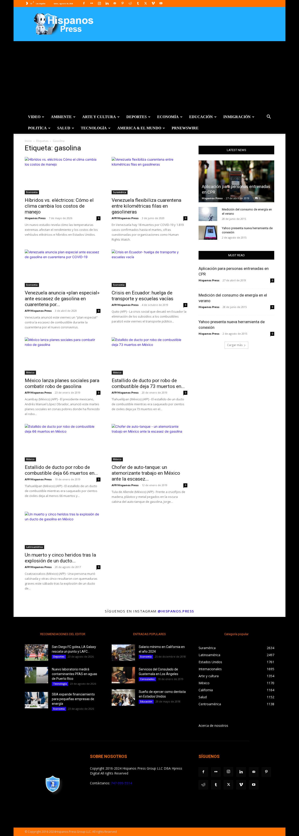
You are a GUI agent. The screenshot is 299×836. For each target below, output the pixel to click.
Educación (201, 117)
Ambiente (61, 117)
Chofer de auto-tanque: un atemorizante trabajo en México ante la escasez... (146, 473)
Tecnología (94, 128)
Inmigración (237, 117)
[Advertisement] (149, 76)
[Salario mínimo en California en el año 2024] (123, 652)
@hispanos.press (176, 611)
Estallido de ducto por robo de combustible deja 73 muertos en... (148, 383)
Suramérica (119, 192)
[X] (145, 3)
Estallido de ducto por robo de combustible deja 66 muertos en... (61, 470)
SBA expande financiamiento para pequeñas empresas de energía (73, 699)
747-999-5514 (121, 783)
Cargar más (234, 345)
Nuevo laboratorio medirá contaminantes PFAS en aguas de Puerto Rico (74, 673)
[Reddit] (130, 3)
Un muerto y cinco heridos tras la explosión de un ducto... (60, 558)
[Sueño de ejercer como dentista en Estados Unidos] (123, 697)
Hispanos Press (35, 218)
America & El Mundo (139, 128)
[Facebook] (83, 3)
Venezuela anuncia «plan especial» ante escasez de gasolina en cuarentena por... (62, 298)
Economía (168, 117)
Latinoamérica (34, 547)
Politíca (37, 128)
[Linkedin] (106, 3)
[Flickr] (91, 3)
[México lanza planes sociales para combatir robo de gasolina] (62, 356)
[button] (268, 117)
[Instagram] (99, 3)
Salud (63, 128)
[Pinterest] (122, 3)
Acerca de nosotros (213, 725)
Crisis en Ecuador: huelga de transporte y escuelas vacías (142, 295)
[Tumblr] (137, 3)
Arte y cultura (99, 117)
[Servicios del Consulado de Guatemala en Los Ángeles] (123, 675)
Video (34, 117)
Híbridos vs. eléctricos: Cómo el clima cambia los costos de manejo (59, 206)
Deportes (136, 117)
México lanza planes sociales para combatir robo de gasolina (62, 383)
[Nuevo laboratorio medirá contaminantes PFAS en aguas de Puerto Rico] (36, 675)
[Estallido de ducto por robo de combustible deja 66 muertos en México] (62, 442)
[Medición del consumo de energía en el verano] (208, 214)
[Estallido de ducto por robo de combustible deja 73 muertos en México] (149, 356)
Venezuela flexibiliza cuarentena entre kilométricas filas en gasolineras (146, 206)
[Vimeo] (153, 3)
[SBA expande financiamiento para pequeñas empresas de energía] (36, 700)
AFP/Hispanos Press (125, 218)
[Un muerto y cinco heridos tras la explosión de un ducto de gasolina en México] (62, 530)
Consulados (147, 679)
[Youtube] (160, 3)
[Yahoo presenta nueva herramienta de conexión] (208, 233)
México (30, 372)
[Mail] (114, 3)
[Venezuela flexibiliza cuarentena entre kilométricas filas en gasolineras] (149, 175)
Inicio (28, 141)
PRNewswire (185, 128)
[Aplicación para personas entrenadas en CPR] (236, 181)
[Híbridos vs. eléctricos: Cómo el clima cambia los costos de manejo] (62, 175)
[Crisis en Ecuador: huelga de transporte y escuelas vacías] (149, 268)
